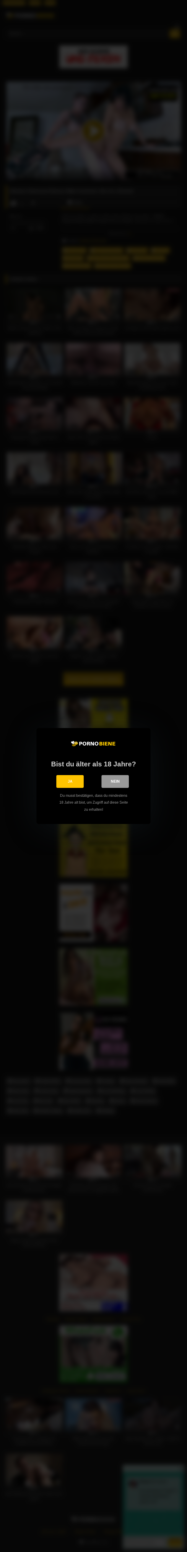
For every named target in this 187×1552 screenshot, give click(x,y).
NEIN (115, 781)
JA (70, 781)
